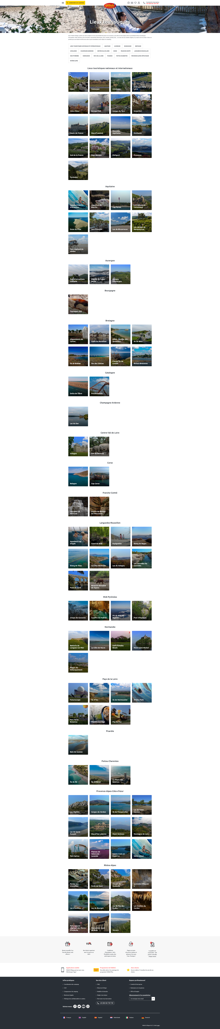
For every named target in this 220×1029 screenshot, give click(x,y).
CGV (65, 988)
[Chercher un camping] (75, 3)
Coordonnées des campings (71, 984)
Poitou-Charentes (122, 55)
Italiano (131, 1017)
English (84, 1017)
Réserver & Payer (102, 988)
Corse (115, 51)
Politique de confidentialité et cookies (74, 998)
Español (100, 1017)
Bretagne (138, 46)
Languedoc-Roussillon (141, 51)
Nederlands (116, 1017)
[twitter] (79, 1006)
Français (68, 1017)
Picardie (109, 55)
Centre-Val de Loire (103, 51)
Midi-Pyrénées (74, 55)
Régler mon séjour (102, 995)
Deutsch (147, 1017)
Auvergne (117, 46)
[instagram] (88, 1006)
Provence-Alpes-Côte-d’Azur (140, 55)
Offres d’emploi (134, 991)
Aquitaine (107, 46)
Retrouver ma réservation (104, 998)
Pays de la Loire (98, 55)
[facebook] (75, 1006)
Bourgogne (127, 46)
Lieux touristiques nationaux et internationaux (85, 46)
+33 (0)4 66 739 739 (106, 1003)
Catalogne (73, 51)
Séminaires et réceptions (137, 988)
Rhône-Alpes (74, 60)
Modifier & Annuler (102, 991)
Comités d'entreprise (136, 984)
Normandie (86, 55)
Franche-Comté (125, 51)
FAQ (98, 984)
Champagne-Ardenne (87, 51)
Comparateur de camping (71, 991)
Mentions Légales (69, 995)
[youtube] (83, 1006)
